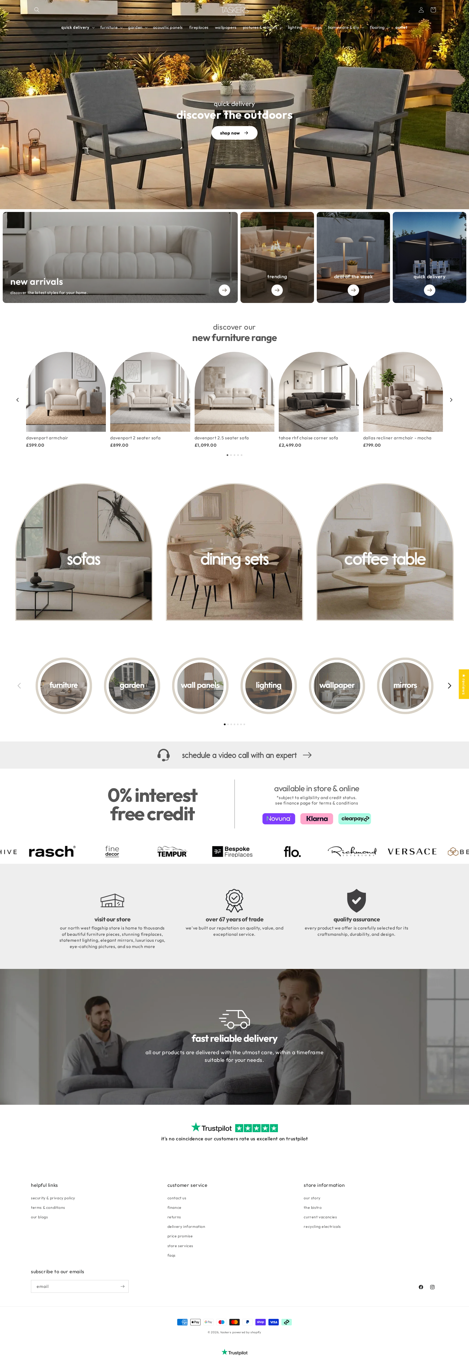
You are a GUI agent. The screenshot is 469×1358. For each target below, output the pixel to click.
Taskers (226, 1332)
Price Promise (180, 1236)
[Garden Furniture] (132, 686)
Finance (174, 1207)
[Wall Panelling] (200, 686)
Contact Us (176, 1198)
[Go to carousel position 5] (241, 455)
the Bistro (313, 1207)
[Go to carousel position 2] (231, 455)
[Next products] (451, 400)
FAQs (171, 1255)
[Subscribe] (122, 1286)
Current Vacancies (320, 1217)
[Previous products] (17, 400)
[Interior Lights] (268, 686)
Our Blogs (39, 1217)
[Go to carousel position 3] (234, 455)
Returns (174, 1217)
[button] (37, 10)
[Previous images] (19, 685)
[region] (234, 400)
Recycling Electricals (322, 1226)
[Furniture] (64, 686)
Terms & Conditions (48, 1207)
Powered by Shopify (246, 1332)
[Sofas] (84, 552)
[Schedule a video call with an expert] (234, 755)
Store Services (180, 1245)
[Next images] (449, 685)
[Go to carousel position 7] (244, 724)
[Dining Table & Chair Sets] (234, 552)
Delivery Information (186, 1226)
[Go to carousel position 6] (241, 724)
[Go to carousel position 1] (227, 455)
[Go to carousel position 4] (238, 455)
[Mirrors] (405, 686)
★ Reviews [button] (464, 684)
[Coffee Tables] (385, 552)
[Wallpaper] (337, 686)
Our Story (312, 1198)
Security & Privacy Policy (53, 1198)
